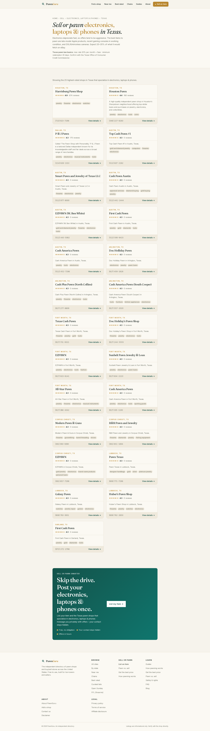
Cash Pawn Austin (120, 176)
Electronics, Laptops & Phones (83, 18)
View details (93, 121)
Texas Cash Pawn (65, 321)
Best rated (119, 4)
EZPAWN (60, 355)
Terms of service (98, 707)
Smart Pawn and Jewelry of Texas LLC (78, 176)
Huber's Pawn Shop (120, 494)
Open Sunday (97, 688)
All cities (94, 664)
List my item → (116, 604)
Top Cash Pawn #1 (120, 133)
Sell (62, 18)
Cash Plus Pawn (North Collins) (73, 284)
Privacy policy (97, 703)
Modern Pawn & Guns (68, 423)
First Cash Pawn (118, 213)
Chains (130, 4)
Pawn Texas (116, 457)
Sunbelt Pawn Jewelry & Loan (127, 355)
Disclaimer (46, 715)
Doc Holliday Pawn (120, 250)
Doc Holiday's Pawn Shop (124, 321)
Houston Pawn (118, 91)
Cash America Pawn (67, 250)
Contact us (46, 711)
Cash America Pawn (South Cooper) (130, 284)
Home (55, 18)
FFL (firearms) (97, 692)
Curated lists (96, 684)
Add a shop (46, 707)
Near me (107, 4)
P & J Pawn (62, 133)
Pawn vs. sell (124, 668)
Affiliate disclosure (99, 711)
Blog (147, 688)
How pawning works (127, 676)
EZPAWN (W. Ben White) (70, 213)
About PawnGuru (49, 703)
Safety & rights (152, 680)
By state (94, 668)
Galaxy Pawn (63, 494)
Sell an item (162, 4)
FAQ (147, 684)
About (147, 4)
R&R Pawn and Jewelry (123, 423)
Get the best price (126, 672)
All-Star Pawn (63, 389)
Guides (139, 4)
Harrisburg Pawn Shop (68, 91)
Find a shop (96, 4)
